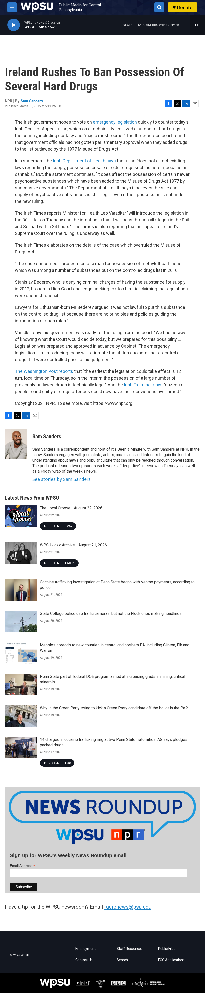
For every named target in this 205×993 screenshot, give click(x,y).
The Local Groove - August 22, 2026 (71, 508)
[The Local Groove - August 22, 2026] (21, 516)
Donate (184, 7)
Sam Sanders (32, 100)
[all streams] (197, 25)
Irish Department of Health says (84, 160)
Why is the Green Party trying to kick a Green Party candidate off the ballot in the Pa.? (114, 708)
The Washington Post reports (44, 371)
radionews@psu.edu (128, 907)
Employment (86, 949)
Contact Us (84, 960)
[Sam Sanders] (16, 444)
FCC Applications (171, 960)
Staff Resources (130, 949)
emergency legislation (115, 122)
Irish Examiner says (143, 384)
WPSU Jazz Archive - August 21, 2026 (73, 545)
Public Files (167, 949)
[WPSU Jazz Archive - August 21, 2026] (21, 553)
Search (122, 960)
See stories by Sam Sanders (61, 479)
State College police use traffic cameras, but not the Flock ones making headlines (111, 613)
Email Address (23, 865)
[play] (14, 25)
